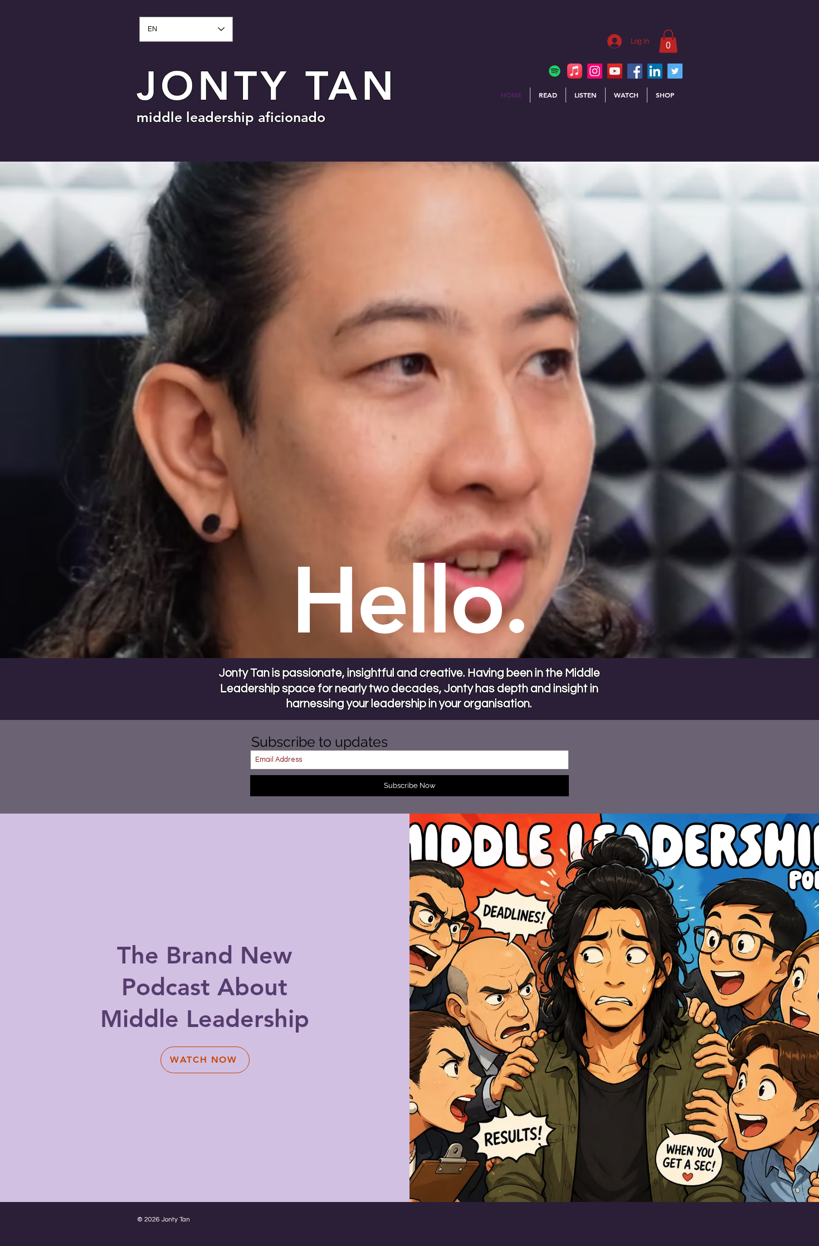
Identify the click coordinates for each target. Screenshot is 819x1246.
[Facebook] (634, 71)
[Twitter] (674, 71)
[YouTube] (614, 71)
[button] (668, 41)
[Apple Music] (574, 71)
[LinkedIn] (654, 71)
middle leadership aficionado (230, 117)
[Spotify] (554, 71)
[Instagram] (594, 71)
